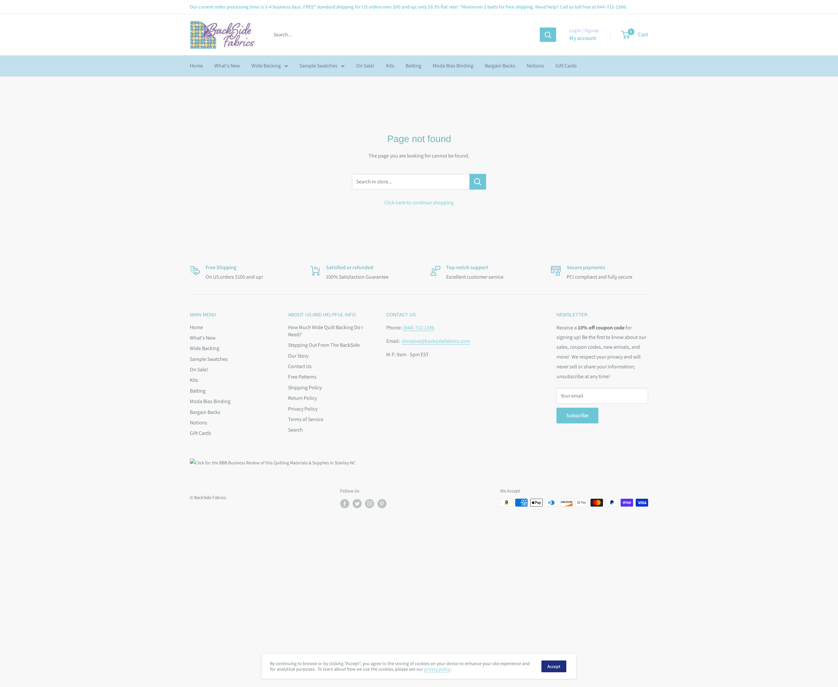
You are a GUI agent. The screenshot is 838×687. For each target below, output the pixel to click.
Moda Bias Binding (453, 65)
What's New (227, 65)
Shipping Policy (305, 387)
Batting (413, 65)
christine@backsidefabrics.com (436, 341)
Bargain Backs (500, 65)
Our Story (298, 355)
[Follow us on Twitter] (357, 503)
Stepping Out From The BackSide (324, 345)
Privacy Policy (303, 408)
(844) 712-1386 (418, 327)
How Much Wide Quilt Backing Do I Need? (325, 331)
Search (295, 429)
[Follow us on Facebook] (344, 503)
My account (582, 38)
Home (196, 65)
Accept (553, 666)
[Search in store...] (477, 182)
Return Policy (302, 398)
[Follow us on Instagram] (369, 503)
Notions (535, 65)
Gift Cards (566, 65)
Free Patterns (302, 376)
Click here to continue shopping (419, 202)
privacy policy (437, 669)
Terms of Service (305, 419)
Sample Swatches (318, 65)
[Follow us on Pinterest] (382, 503)
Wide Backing (266, 65)
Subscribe (577, 415)
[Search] (548, 35)
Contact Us (300, 366)
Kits (390, 65)
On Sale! (365, 65)
